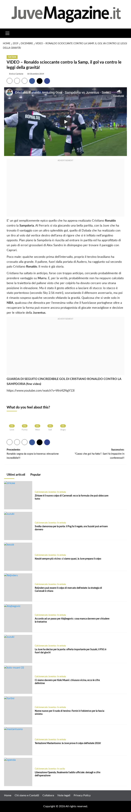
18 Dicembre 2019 (35, 74)
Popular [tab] (35, 474)
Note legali (63, 795)
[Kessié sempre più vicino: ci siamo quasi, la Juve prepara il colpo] (9, 544)
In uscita (61, 769)
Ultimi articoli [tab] (15, 474)
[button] (7, 33)
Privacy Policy (82, 795)
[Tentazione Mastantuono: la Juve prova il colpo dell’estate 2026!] (13, 729)
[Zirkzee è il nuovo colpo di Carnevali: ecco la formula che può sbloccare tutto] (9, 483)
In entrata (61, 492)
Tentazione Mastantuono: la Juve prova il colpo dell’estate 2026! (68, 743)
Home (7, 795)
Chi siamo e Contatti (27, 795)
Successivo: (99, 453)
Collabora (48, 795)
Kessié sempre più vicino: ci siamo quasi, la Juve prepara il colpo (68, 559)
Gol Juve (12, 57)
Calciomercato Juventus (45, 492)
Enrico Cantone (16, 74)
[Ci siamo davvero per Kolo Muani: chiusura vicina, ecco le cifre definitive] (14, 667)
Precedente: (33, 453)
